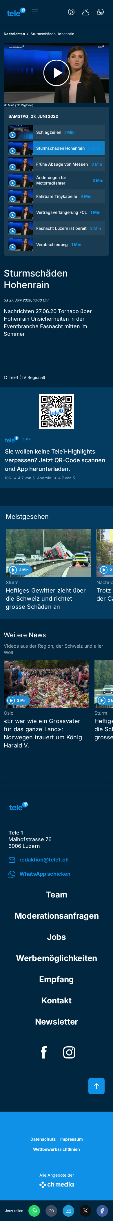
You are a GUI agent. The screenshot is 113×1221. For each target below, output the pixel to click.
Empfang (56, 979)
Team (57, 895)
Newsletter (56, 1022)
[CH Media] (56, 1183)
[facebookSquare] (44, 1052)
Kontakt (56, 1000)
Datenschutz (43, 1139)
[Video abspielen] (56, 73)
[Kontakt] (100, 12)
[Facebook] (102, 1211)
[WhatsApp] (34, 1211)
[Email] (68, 1211)
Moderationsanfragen (56, 916)
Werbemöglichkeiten (56, 958)
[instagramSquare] (69, 1052)
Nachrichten (14, 34)
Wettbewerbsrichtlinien (56, 1149)
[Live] (71, 12)
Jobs (56, 937)
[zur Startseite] (16, 12)
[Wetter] (86, 12)
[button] (51, 1211)
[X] (85, 1211)
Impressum (71, 1139)
